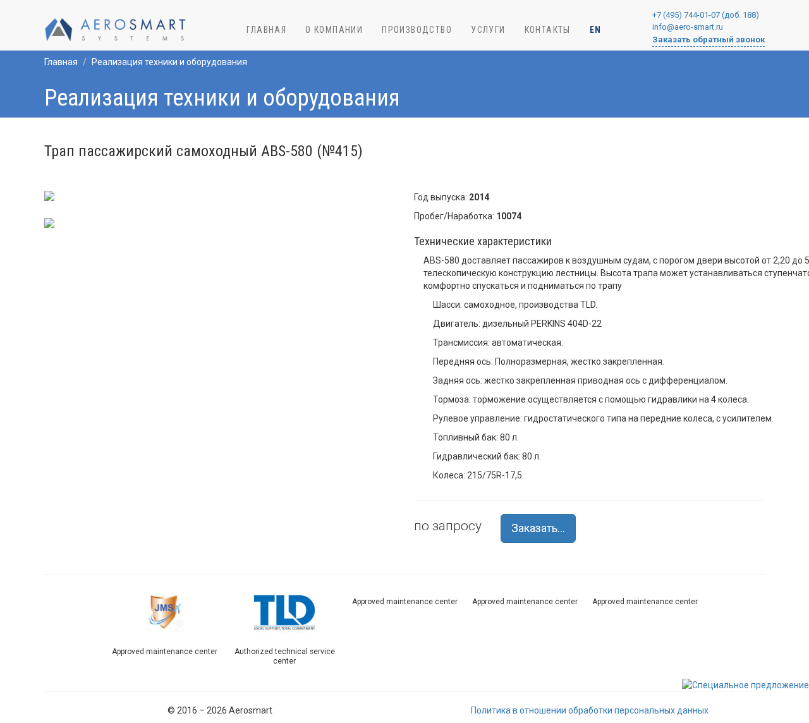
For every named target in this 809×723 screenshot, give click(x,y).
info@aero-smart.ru (687, 27)
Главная (61, 62)
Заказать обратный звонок (708, 39)
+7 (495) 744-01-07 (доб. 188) (705, 15)
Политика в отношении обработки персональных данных (590, 710)
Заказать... (538, 528)
